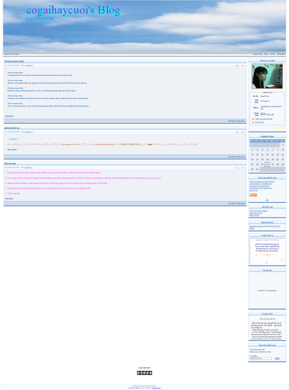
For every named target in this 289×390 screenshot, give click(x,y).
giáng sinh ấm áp (256, 213)
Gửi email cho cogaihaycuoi (260, 186)
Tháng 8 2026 (267, 137)
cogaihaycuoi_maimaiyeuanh (270, 106)
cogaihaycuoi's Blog (11, 54)
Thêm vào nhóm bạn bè (263, 119)
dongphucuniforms (256, 226)
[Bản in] (243, 66)
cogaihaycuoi (29, 65)
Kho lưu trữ (254, 190)
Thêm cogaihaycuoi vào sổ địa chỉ (262, 181)
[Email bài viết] (237, 66)
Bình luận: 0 (241, 156)
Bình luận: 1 (241, 121)
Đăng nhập (281, 54)
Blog (266, 54)
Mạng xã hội (257, 54)
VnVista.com (156, 388)
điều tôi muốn (254, 215)
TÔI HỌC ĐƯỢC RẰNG (258, 211)
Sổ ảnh (272, 54)
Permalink (232, 121)
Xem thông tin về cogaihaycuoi (261, 188)
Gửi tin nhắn (259, 122)
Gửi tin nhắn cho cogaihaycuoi (261, 184)
